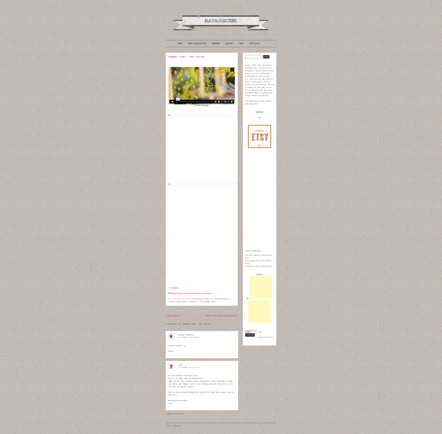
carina (248, 266)
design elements (186, 335)
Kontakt (229, 44)
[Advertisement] (260, 287)
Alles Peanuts (173, 316)
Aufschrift (224, 299)
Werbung (216, 44)
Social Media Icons (263, 266)
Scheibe (193, 301)
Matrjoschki (250, 261)
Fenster (172, 301)
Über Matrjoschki (197, 44)
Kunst (206, 299)
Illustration (197, 299)
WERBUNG (259, 274)
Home (180, 44)
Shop (241, 44)
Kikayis (175, 288)
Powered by (261, 337)
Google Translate (268, 337)
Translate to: (251, 330)
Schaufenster (182, 301)
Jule (180, 365)
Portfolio (254, 44)
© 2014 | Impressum (173, 426)
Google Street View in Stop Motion (221, 316)
